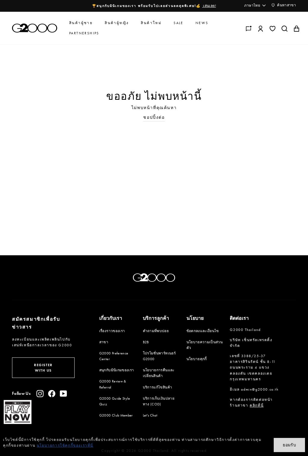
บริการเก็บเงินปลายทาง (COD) (158, 401)
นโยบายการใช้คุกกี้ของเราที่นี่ (65, 445)
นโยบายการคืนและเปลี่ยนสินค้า (158, 373)
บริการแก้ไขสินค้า (157, 387)
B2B (146, 342)
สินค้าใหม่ (151, 23)
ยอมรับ (289, 445)
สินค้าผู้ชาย (81, 23)
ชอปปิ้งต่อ (154, 117)
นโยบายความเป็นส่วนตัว (204, 345)
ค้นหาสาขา (286, 5)
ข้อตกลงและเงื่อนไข (202, 331)
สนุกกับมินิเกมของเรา (116, 370)
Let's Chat (150, 415)
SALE (178, 23)
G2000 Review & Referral (112, 384)
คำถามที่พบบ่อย (156, 331)
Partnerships (84, 33)
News (202, 23)
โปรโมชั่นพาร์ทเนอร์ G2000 (159, 356)
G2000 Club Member (116, 415)
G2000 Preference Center (113, 356)
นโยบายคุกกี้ (196, 359)
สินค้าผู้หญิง (117, 23)
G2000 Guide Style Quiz (114, 401)
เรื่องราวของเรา (112, 331)
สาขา (103, 342)
